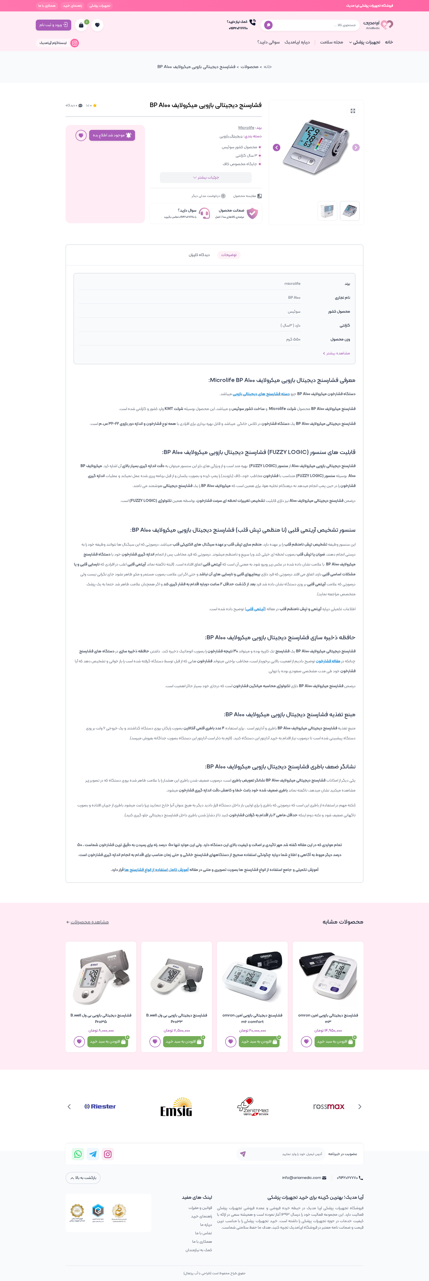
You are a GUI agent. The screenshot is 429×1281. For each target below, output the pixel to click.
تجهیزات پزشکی (99, 5)
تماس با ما (203, 1233)
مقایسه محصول (244, 196)
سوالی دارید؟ (268, 42)
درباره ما (206, 1225)
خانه (389, 42)
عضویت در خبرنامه (342, 1154)
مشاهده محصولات (90, 922)
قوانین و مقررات (200, 1208)
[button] (276, 147)
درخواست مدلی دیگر (206, 196)
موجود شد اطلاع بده (109, 135)
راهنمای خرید (72, 5)
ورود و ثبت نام (50, 25)
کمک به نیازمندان (198, 1250)
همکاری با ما (47, 5)
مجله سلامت (331, 42)
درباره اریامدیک (297, 42)
